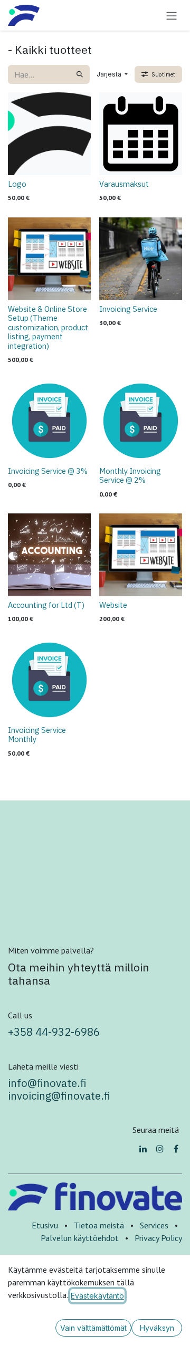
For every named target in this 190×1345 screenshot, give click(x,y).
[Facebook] (176, 1148)
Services (154, 1225)
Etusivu (45, 1225)
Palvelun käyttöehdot (80, 1238)
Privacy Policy (158, 1238)
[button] (112, 74)
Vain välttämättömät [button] (93, 1327)
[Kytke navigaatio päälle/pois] (171, 15)
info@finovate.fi (47, 1083)
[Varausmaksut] (140, 133)
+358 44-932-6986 (54, 1032)
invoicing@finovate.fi (60, 1096)
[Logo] (49, 133)
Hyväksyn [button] (157, 1327)
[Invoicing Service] (140, 258)
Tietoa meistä (99, 1225)
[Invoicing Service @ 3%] (49, 420)
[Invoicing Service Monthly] (49, 679)
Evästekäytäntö (97, 1295)
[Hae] (80, 74)
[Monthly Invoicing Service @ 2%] (140, 420)
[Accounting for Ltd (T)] (49, 554)
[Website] (140, 554)
